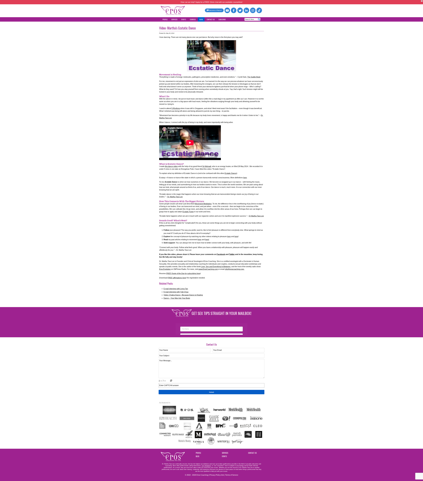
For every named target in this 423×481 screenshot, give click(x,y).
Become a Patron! (215, 10)
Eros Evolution (165, 269)
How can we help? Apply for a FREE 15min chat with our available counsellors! (211, 2)
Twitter (232, 254)
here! (207, 239)
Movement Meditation (203, 204)
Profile (165, 19)
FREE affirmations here (177, 278)
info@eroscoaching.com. (234, 269)
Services (174, 19)
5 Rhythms (176, 108)
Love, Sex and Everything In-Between (215, 267)
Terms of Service (231, 475)
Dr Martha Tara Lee (256, 216)
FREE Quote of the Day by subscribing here (183, 273)
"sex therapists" (206, 465)
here (245, 178)
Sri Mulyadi (206, 166)
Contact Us (211, 19)
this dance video (171, 166)
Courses (193, 19)
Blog (201, 19)
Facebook (221, 254)
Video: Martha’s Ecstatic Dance (177, 27)
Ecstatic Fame (188, 212)
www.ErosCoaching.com (208, 269)
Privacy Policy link (217, 475)
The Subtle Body (253, 77)
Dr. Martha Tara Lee (175, 197)
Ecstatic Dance (230, 173)
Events (183, 19)
